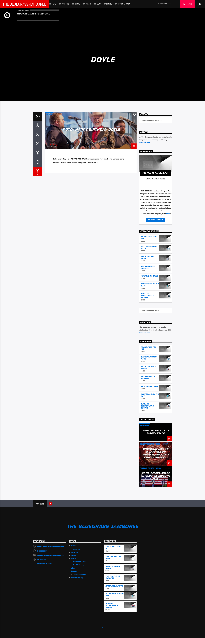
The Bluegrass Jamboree (24, 4)
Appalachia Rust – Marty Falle (155, 432)
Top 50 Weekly (78, 565)
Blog (99, 4)
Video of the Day (147, 468)
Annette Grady (52, 145)
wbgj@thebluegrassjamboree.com (50, 555)
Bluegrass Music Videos (150, 444)
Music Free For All (148, 237)
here (168, 213)
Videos (158, 468)
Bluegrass (144, 425)
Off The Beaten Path (148, 247)
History (165, 444)
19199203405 (42, 551)
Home (54, 4)
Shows (77, 4)
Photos (49, 114)
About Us (76, 549)
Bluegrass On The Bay (150, 284)
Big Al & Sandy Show (148, 257)
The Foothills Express (148, 267)
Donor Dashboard (79, 574)
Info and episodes (155, 220)
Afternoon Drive (149, 276)
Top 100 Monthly (79, 562)
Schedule (65, 4)
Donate (109, 4)
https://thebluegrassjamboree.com (50, 546)
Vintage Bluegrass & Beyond (147, 295)
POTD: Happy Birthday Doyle (91, 129)
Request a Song (124, 4)
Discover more (145, 142)
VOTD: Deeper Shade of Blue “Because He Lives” (155, 476)
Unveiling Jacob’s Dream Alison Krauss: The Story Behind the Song (155, 453)
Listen (189, 4)
